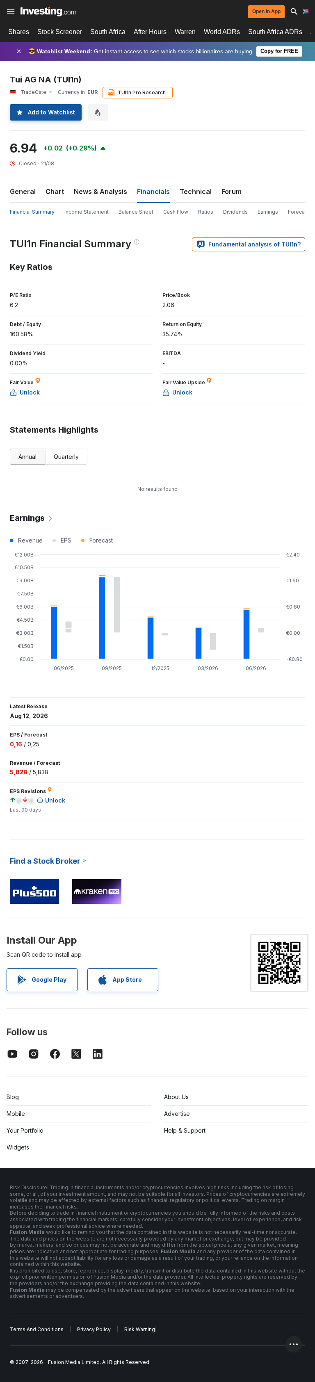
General (23, 191)
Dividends (235, 212)
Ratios (205, 212)
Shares (18, 31)
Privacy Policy (94, 1329)
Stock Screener (59, 31)
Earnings (268, 212)
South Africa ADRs (275, 31)
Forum (231, 191)
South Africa (108, 31)
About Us (176, 1096)
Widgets (18, 1147)
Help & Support (184, 1130)
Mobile (16, 1113)
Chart (55, 191)
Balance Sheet (136, 212)
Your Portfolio (25, 1130)
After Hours (150, 31)
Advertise (177, 1113)
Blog (13, 1096)
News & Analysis (100, 191)
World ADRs (222, 31)
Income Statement (86, 212)
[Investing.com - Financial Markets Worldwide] (48, 11)
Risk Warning (139, 1329)
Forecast (298, 212)
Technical (196, 191)
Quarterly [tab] (66, 456)
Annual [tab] (27, 456)
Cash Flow (175, 212)
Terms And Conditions (37, 1329)
